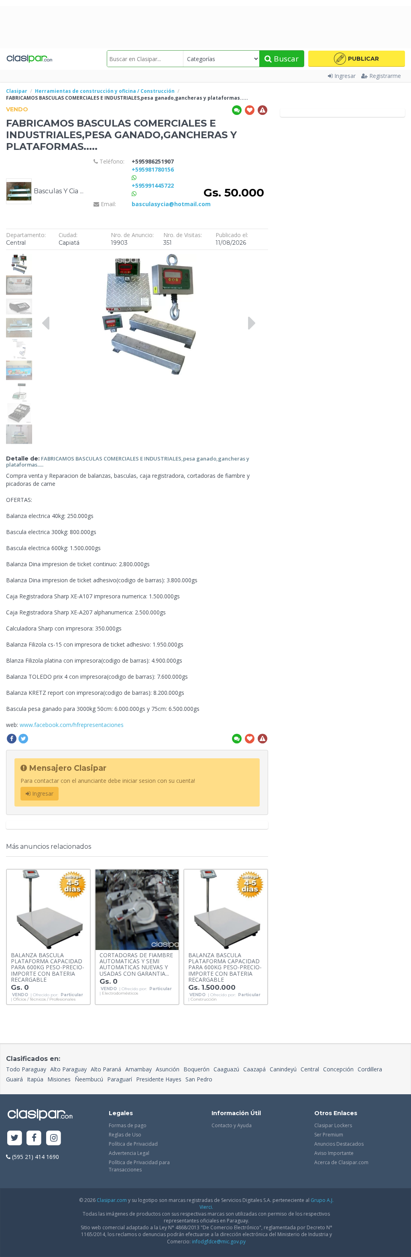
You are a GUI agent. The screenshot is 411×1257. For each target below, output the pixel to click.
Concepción (338, 1069)
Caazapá (254, 1069)
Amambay (138, 1069)
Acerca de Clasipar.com (341, 1162)
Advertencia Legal (129, 1153)
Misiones (59, 1079)
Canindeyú (283, 1069)
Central (310, 1069)
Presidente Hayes (158, 1079)
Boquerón (196, 1069)
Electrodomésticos (120, 993)
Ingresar (345, 76)
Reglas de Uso (125, 1134)
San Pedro (198, 1079)
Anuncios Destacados (339, 1143)
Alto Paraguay (68, 1069)
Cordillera (370, 1069)
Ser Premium (328, 1134)
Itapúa (35, 1079)
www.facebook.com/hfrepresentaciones (72, 725)
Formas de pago (127, 1125)
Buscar (285, 58)
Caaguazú (226, 1069)
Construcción (204, 999)
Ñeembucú (89, 1079)
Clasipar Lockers (333, 1125)
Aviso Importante (334, 1153)
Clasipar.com (112, 1200)
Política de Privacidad (133, 1143)
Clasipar (16, 91)
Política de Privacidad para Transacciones (139, 1166)
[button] (356, 59)
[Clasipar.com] (29, 58)
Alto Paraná (106, 1069)
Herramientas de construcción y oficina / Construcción (105, 91)
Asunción (167, 1069)
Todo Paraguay (26, 1069)
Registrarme (385, 76)
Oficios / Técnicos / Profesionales (44, 999)
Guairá (14, 1079)
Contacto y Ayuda (232, 1125)
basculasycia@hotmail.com (171, 204)
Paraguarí (119, 1079)
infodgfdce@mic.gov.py (219, 1241)
